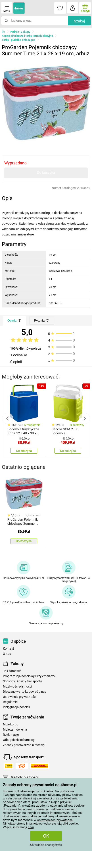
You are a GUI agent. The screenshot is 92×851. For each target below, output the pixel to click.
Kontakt (8, 648)
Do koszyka (46, 172)
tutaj (31, 827)
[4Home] (5, 32)
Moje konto (10, 724)
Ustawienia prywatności (19, 697)
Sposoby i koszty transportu (22, 681)
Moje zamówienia (15, 729)
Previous (7, 418)
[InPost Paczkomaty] (8, 766)
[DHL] (39, 766)
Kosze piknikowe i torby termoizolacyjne (27, 35)
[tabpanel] (46, 103)
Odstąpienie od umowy (19, 740)
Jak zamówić (12, 671)
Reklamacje (11, 734)
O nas (7, 653)
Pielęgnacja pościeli (16, 707)
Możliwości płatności (17, 686)
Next (84, 418)
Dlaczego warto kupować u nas (24, 691)
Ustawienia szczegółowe (46, 845)
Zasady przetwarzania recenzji (24, 745)
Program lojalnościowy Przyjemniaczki (29, 676)
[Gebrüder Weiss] (22, 766)
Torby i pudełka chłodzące (18, 39)
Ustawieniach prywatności (55, 820)
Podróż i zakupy (20, 31)
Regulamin (10, 702)
